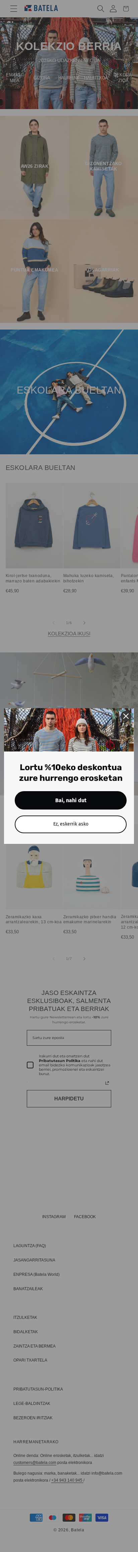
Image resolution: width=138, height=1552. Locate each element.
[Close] (126, 716)
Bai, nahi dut (70, 800)
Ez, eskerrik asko (70, 824)
